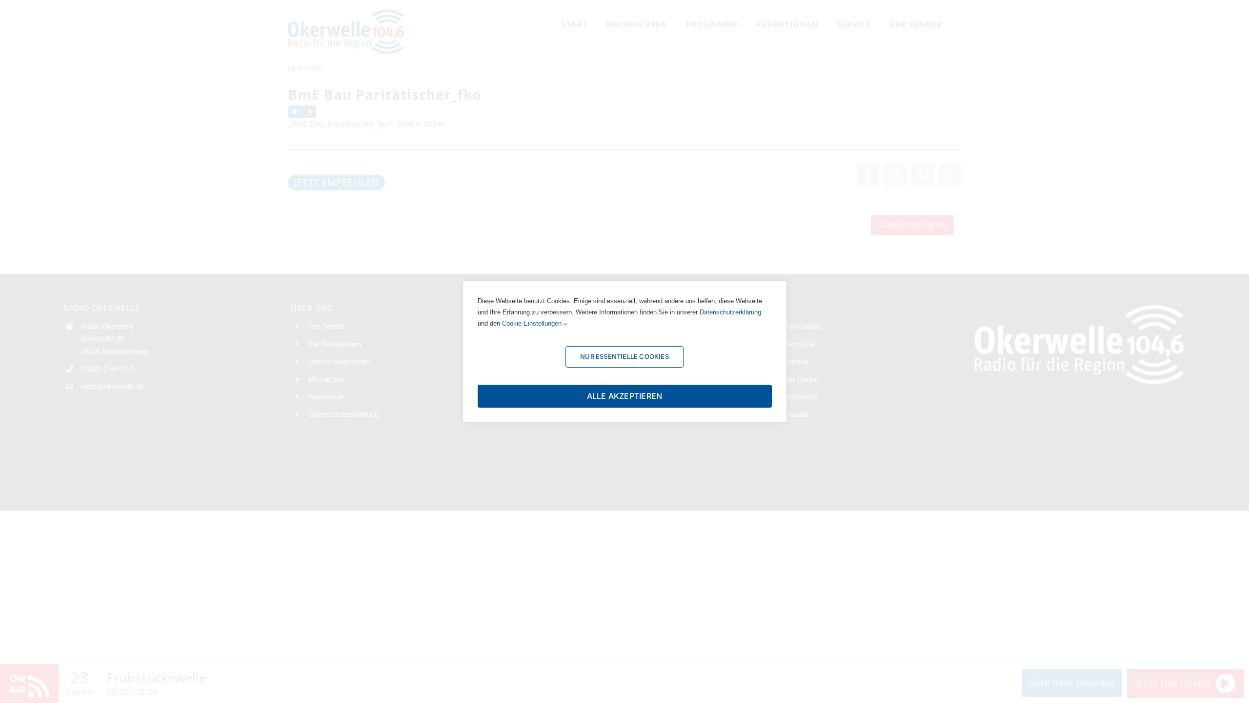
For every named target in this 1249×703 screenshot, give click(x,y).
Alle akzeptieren (625, 396)
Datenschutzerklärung (730, 312)
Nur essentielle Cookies (624, 356)
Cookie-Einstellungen (533, 323)
